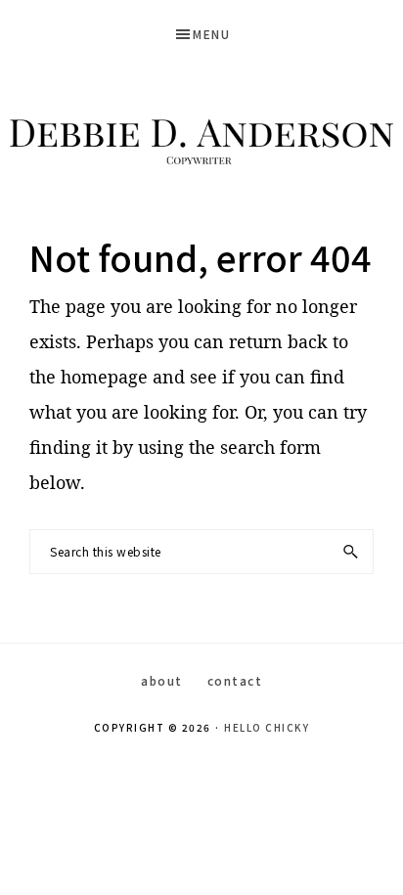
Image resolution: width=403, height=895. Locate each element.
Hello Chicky (266, 727)
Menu (211, 33)
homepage (104, 376)
